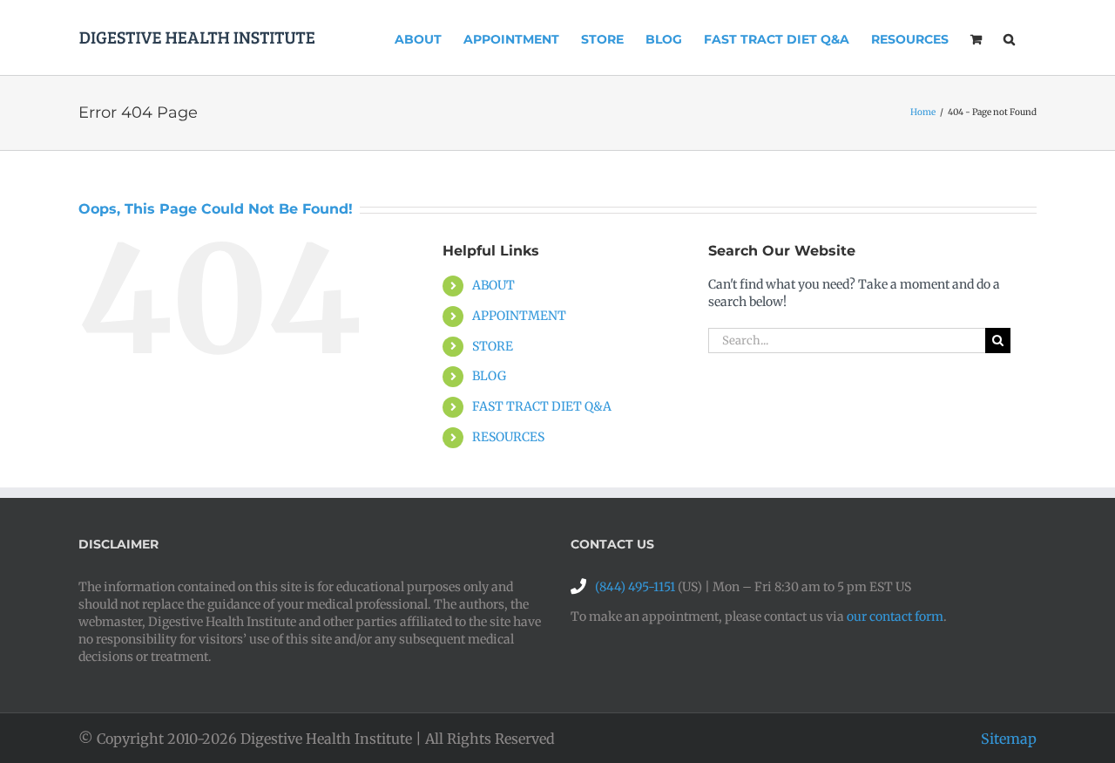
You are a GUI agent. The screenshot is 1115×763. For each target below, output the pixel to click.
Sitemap (1009, 738)
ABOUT (493, 285)
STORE (492, 346)
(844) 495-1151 (635, 587)
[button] (1009, 37)
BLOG (489, 376)
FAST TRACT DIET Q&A (542, 406)
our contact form (895, 616)
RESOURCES (508, 437)
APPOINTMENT (519, 316)
